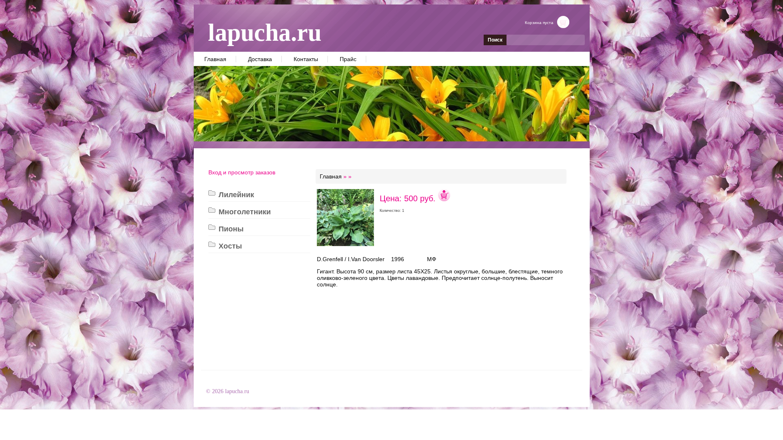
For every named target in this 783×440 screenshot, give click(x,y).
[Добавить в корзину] (444, 198)
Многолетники (245, 212)
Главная (215, 59)
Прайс (348, 59)
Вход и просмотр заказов (241, 172)
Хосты (230, 246)
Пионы (231, 229)
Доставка (260, 59)
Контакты (306, 59)
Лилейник (236, 195)
